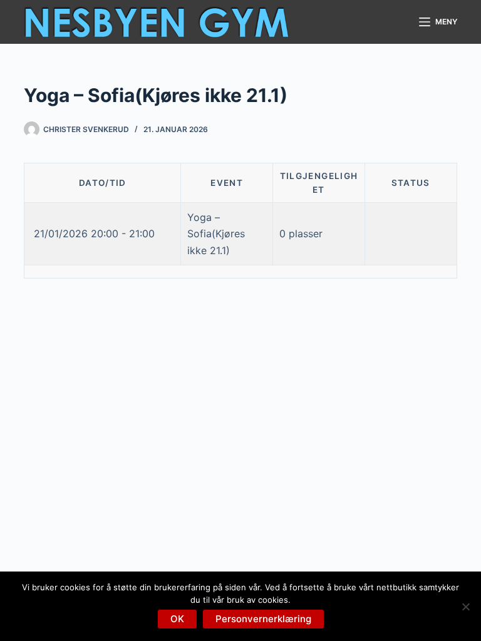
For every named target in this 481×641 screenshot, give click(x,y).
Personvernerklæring (263, 619)
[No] (465, 606)
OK (177, 619)
